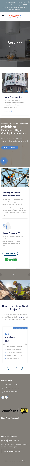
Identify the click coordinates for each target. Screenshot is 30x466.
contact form (21, 317)
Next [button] (26, 344)
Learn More (9, 253)
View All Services (9, 147)
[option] (15, 93)
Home (11, 47)
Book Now (7, 111)
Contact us (14, 368)
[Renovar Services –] (15, 16)
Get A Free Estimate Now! (12, 451)
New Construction (13, 97)
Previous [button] (3, 344)
